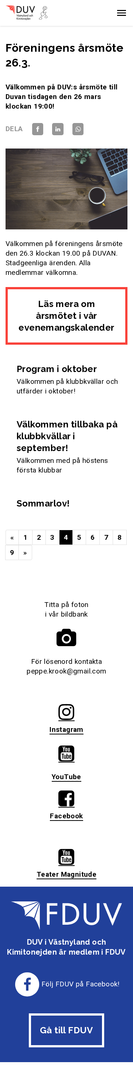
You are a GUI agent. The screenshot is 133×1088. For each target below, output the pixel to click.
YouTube (66, 776)
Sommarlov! (43, 503)
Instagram (66, 729)
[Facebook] (37, 129)
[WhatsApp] (77, 129)
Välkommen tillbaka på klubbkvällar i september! (67, 436)
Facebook (66, 816)
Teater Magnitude (66, 874)
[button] (121, 13)
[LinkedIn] (57, 129)
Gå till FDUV (66, 1030)
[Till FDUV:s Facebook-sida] (27, 984)
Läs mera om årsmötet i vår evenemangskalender (66, 316)
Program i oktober (57, 369)
